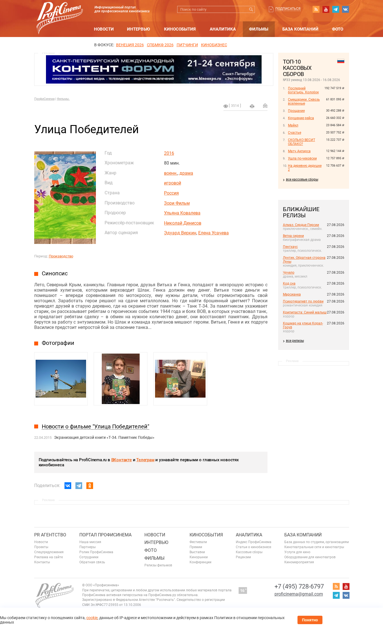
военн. (170, 173)
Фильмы (258, 29)
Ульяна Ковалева (182, 213)
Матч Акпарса (299, 151)
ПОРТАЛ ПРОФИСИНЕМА (105, 535)
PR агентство (50, 535)
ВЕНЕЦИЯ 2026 (130, 45)
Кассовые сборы (249, 552)
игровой (172, 183)
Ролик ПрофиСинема (96, 552)
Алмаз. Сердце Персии (301, 225)
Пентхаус (290, 247)
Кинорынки (199, 557)
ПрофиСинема (44, 99)
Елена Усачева (213, 233)
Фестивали (198, 542)
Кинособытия (180, 29)
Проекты (41, 547)
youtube (325, 9)
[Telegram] (78, 485)
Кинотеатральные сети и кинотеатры (314, 547)
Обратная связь (92, 562)
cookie (92, 617)
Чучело (288, 273)
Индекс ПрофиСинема (253, 542)
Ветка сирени (293, 236)
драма (186, 173)
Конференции (200, 562)
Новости (104, 29)
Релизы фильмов (158, 565)
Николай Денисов (182, 223)
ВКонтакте (121, 459)
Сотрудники (88, 557)
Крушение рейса (301, 118)
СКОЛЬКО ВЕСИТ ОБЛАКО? (301, 142)
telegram (335, 9)
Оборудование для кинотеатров (310, 557)
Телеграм (145, 459)
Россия (171, 193)
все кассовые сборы (302, 179)
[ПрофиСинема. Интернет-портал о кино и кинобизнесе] (59, 11)
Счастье (294, 133)
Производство (61, 256)
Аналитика (223, 29)
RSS (316, 9)
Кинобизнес (214, 45)
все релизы (295, 341)
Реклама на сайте (48, 557)
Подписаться (288, 9)
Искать (251, 9)
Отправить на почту (265, 105)
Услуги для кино (297, 552)
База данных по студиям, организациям (316, 542)
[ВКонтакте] (67, 485)
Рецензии (243, 557)
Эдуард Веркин (180, 233)
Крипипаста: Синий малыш (305, 312)
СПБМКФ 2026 (160, 45)
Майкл (293, 125)
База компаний (300, 29)
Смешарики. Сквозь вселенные (304, 101)
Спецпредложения (49, 552)
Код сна (289, 283)
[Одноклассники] (89, 485)
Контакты (42, 562)
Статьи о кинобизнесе (253, 547)
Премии (196, 547)
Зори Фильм (177, 203)
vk (345, 9)
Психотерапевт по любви (303, 301)
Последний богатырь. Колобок (303, 90)
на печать (252, 106)
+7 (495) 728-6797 (299, 586)
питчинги (187, 45)
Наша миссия (90, 542)
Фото (337, 29)
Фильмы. (63, 99)
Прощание (296, 111)
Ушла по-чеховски (302, 158)
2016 (169, 153)
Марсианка (292, 294)
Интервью (138, 29)
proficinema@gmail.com (298, 594)
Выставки (197, 552)
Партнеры (87, 547)
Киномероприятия (299, 562)
